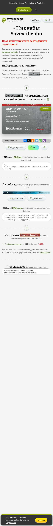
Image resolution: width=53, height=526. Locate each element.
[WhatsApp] (40, 140)
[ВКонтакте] (25, 140)
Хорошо (41, 520)
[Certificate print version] (44, 147)
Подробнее (45, 252)
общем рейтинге (14, 244)
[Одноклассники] (32, 140)
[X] (29, 140)
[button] (47, 19)
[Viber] (44, 140)
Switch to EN (23, 10)
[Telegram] (36, 140)
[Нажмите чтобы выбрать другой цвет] (26, 192)
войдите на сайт (10, 52)
